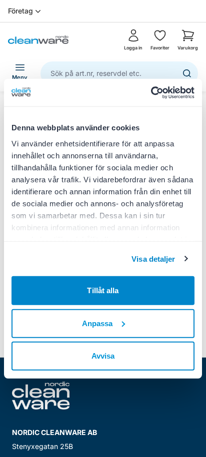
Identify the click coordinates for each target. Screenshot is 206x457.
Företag (20, 10)
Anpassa (97, 323)
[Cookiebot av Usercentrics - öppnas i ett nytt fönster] (150, 92)
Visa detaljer (153, 258)
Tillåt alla (102, 290)
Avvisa (103, 356)
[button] (188, 39)
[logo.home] (38, 39)
